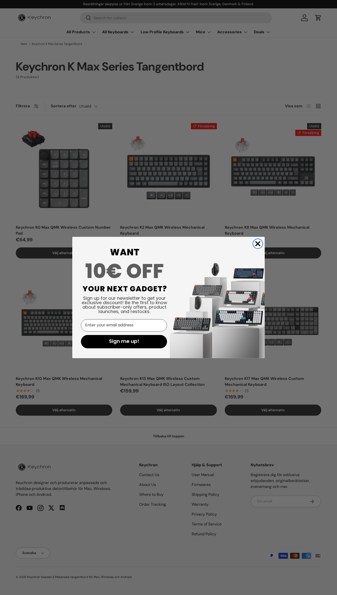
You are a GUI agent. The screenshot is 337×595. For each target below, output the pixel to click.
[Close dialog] (258, 244)
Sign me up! (124, 341)
